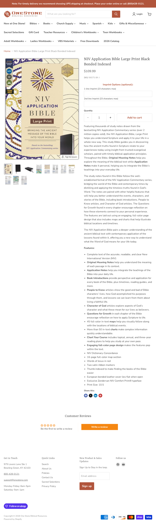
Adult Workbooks (14, 41)
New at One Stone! (14, 23)
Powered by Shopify (13, 519)
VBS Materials (66, 41)
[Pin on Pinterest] (100, 395)
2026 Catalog (111, 41)
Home (7, 51)
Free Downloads (89, 41)
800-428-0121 (11, 473)
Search (45, 464)
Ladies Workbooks (41, 41)
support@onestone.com (16, 480)
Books (47, 23)
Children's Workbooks (84, 32)
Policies (45, 473)
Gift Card (34, 32)
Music (83, 23)
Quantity (88, 111)
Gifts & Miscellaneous (132, 23)
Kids (110, 23)
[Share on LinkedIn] (95, 395)
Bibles (33, 23)
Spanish (97, 23)
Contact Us (47, 477)
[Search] (116, 14)
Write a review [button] (99, 427)
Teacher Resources (55, 32)
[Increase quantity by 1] (110, 117)
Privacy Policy (49, 486)
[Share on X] (90, 395)
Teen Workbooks (113, 32)
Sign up (87, 486)
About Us (46, 468)
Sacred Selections (14, 32)
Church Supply (65, 23)
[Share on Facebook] (86, 395)
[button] (138, 14)
